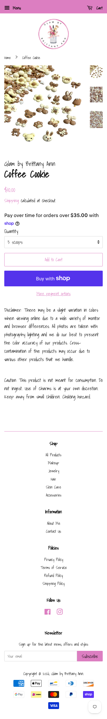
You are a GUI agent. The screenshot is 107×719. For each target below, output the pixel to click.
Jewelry (53, 470)
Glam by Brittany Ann (67, 673)
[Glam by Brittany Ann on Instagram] (59, 612)
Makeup (53, 462)
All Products (53, 454)
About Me (53, 523)
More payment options (54, 293)
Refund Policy (53, 575)
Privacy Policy (53, 559)
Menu (16, 8)
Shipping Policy (53, 583)
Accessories (53, 495)
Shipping (11, 200)
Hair (53, 479)
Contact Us (53, 531)
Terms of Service (54, 567)
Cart (99, 8)
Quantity (11, 231)
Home (7, 58)
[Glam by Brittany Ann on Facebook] (47, 612)
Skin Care (53, 487)
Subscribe (90, 656)
